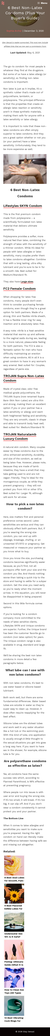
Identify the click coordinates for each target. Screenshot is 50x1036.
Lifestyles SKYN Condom (22, 206)
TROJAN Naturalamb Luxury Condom (19, 436)
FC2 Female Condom (19, 288)
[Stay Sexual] (3, 3)
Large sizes (27, 281)
